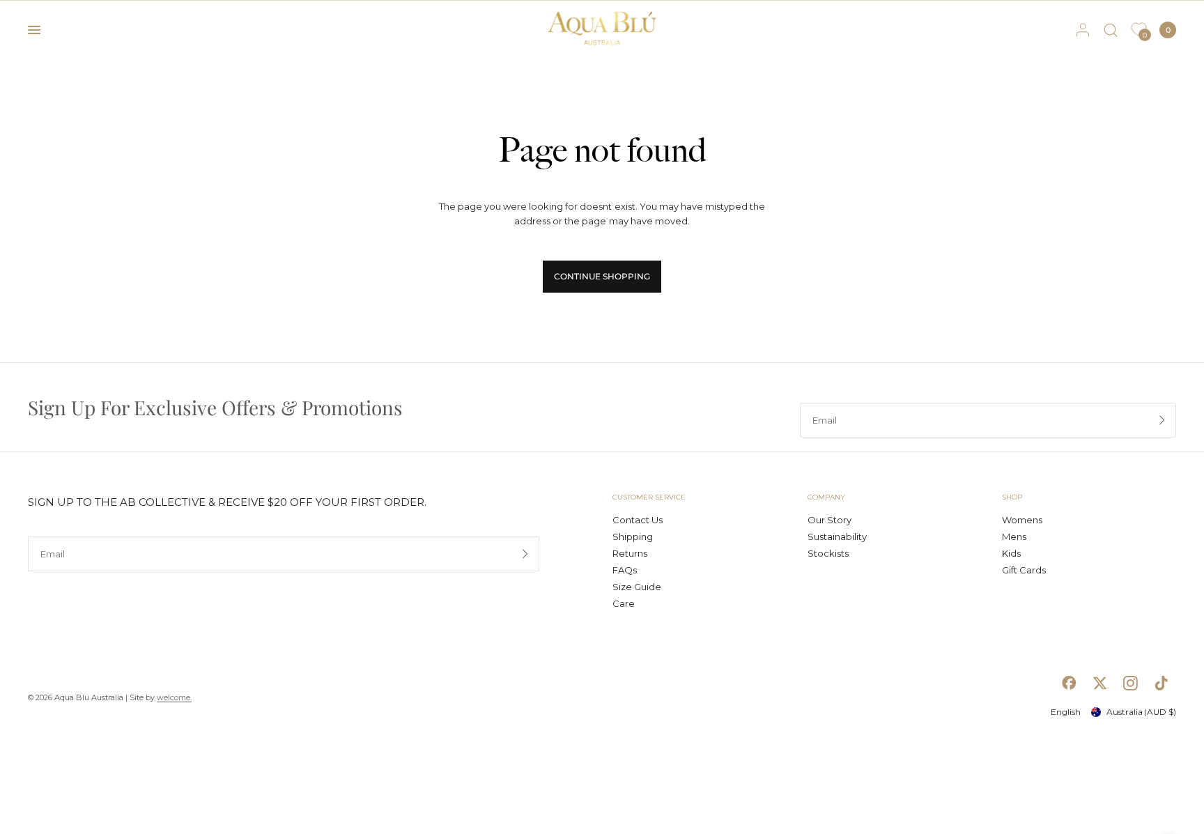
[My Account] (1083, 30)
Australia (1141, 711)
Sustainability (837, 536)
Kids (1011, 553)
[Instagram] (1130, 682)
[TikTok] (1160, 682)
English (1066, 711)
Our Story (829, 519)
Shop (1012, 497)
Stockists (828, 553)
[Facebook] (1069, 682)
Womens (1022, 519)
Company (826, 497)
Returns (629, 553)
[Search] (1111, 30)
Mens (1014, 536)
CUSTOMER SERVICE (649, 497)
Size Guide (636, 586)
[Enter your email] (1162, 420)
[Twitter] (1099, 682)
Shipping (632, 536)
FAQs (624, 570)
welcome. (174, 697)
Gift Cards (1024, 570)
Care (623, 603)
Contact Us (637, 519)
